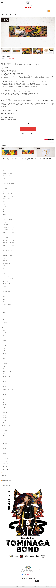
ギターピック (5, 448)
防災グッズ (5, 463)
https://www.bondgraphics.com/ (9, 119)
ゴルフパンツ (5, 322)
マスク (4, 325)
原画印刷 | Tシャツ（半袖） (8, 227)
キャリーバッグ (6, 289)
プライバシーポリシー (7, 477)
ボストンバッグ (6, 281)
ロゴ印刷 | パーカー (7, 263)
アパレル (4, 294)
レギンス (5, 309)
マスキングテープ (6, 417)
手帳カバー (5, 415)
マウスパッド (5, 409)
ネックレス (5, 211)
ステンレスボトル (6, 376)
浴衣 (4, 319)
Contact (4, 475)
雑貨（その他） (5, 433)
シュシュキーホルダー (7, 219)
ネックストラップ (6, 397)
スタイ (4, 427)
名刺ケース (5, 358)
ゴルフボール (5, 453)
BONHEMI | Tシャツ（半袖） (9, 232)
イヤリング (5, 209)
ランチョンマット (6, 386)
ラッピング (5, 466)
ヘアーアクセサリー (7, 216)
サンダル (5, 332)
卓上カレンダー (6, 422)
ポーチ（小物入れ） (7, 283)
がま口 (4, 286)
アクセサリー (4, 204)
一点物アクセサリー (7, 222)
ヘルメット (5, 391)
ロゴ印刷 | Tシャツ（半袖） (8, 229)
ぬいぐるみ (5, 461)
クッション (5, 384)
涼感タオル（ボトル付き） (8, 389)
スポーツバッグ (6, 276)
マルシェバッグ (6, 273)
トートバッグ (5, 270)
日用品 (3, 350)
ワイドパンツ (5, 312)
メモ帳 (4, 420)
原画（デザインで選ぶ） (8, 173)
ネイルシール (5, 214)
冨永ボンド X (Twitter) (7, 485)
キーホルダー (5, 443)
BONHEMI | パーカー (7, 265)
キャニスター (5, 381)
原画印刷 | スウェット (7, 250)
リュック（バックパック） (8, 278)
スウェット (4, 247)
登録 (37, 580)
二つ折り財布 (5, 345)
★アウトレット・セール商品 (8, 168)
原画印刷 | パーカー (7, 260)
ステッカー (5, 438)
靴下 (4, 335)
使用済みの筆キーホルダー (8, 183)
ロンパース (5, 430)
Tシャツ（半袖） (5, 224)
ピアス (4, 206)
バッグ (3, 268)
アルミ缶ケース (6, 412)
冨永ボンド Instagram (7, 483)
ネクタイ (5, 301)
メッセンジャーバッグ (7, 291)
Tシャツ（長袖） (5, 237)
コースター (5, 355)
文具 (3, 399)
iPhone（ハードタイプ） (8, 196)
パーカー (4, 258)
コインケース (5, 348)
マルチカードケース (7, 371)
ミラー (4, 394)
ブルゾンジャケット (7, 304)
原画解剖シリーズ (6, 188)
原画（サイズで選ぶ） (7, 175)
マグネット (5, 440)
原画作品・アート (5, 170)
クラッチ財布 (5, 342)
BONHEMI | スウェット (8, 255)
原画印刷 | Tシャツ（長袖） (8, 240)
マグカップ (5, 353)
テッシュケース (6, 379)
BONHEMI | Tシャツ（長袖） (9, 245)
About (3, 472)
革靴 (4, 330)
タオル (4, 366)
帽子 (4, 296)
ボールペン (5, 402)
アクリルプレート (6, 451)
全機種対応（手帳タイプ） (8, 198)
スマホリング (5, 201)
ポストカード (5, 435)
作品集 (4, 186)
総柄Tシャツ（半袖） (7, 234)
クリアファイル (6, 404)
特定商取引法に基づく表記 (8, 480)
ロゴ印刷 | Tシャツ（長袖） (8, 242)
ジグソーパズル (6, 458)
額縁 (4, 178)
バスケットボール (6, 456)
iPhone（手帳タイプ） (7, 193)
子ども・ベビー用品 (6, 425)
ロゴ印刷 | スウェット (7, 252)
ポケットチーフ (6, 299)
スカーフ (5, 307)
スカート (5, 317)
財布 (3, 337)
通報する (51, 142)
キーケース (5, 361)
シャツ (4, 314)
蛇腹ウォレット (6, 340)
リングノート (5, 407)
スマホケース (4, 191)
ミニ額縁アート (6, 180)
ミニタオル (5, 368)
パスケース (5, 363)
